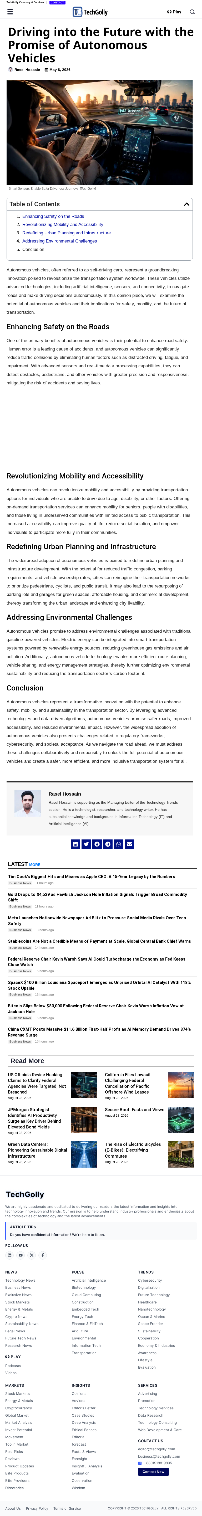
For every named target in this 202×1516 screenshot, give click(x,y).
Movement (14, 1437)
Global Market (17, 1415)
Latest (24, 864)
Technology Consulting (157, 1422)
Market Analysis (18, 1422)
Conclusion (33, 249)
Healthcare (147, 1302)
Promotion (146, 1401)
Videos (11, 1373)
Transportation (84, 1353)
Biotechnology (84, 1287)
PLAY (16, 1357)
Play (177, 12)
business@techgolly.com (159, 1456)
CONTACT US (150, 1440)
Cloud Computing (86, 1295)
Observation (82, 1480)
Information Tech (86, 1345)
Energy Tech (82, 1316)
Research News (18, 1345)
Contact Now (153, 1471)
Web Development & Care (160, 1430)
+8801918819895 (158, 1463)
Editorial (78, 1437)
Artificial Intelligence (89, 1280)
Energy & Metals (19, 1309)
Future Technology (154, 1295)
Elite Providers (17, 1480)
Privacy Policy (37, 1508)
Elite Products (17, 1473)
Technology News (20, 1280)
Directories (14, 1488)
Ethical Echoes (84, 1430)
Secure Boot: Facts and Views (134, 1109)
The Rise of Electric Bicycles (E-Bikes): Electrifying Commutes (133, 1150)
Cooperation (148, 1338)
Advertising (147, 1393)
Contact (57, 2)
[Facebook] (42, 1255)
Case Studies (83, 1415)
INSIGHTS (81, 1385)
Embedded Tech (85, 1309)
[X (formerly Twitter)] (31, 1255)
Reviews (12, 1459)
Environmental (84, 1338)
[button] (187, 204)
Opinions (79, 1393)
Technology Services (156, 1408)
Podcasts (13, 1366)
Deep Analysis (84, 1422)
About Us (13, 1508)
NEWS (11, 1272)
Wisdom (78, 1488)
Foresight (79, 1459)
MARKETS (14, 1385)
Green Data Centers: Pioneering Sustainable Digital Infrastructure (37, 1150)
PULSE (78, 1272)
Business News (18, 1287)
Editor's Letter (83, 1408)
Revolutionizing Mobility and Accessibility (62, 224)
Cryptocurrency (18, 1408)
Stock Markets (17, 1302)
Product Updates (19, 1466)
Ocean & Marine (151, 1316)
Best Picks (14, 1452)
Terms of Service (67, 1508)
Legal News (15, 1331)
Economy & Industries (156, 1345)
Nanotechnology (152, 1309)
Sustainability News (21, 1324)
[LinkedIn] (9, 1255)
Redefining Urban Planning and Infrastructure (66, 232)
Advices (78, 1401)
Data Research (150, 1415)
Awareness (147, 1353)
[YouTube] (20, 1255)
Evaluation (147, 1367)
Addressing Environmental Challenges (59, 241)
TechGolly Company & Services (25, 2)
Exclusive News (18, 1295)
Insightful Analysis (87, 1466)
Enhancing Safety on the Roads (53, 216)
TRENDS (146, 1272)
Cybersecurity (150, 1280)
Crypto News (16, 1316)
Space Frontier (150, 1324)
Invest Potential (18, 1430)
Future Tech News (20, 1338)
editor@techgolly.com (156, 1449)
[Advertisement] (100, 429)
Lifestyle (145, 1360)
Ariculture (80, 1331)
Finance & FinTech (87, 1324)
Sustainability (149, 1331)
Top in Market (16, 1444)
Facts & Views (84, 1452)
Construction (83, 1302)
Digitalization (149, 1287)
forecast (79, 1444)
